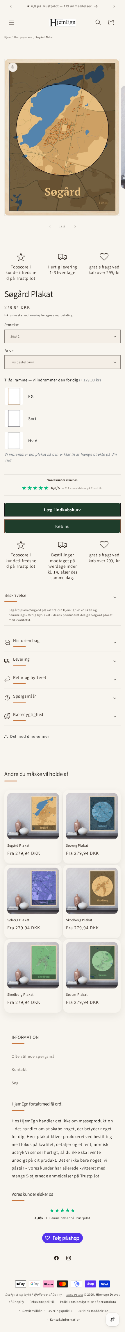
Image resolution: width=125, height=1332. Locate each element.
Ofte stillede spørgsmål (34, 1056)
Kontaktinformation (65, 1319)
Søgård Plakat (18, 845)
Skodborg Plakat (79, 920)
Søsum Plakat (77, 994)
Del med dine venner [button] (29, 736)
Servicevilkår (32, 1311)
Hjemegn (102, 1294)
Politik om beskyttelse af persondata (88, 1302)
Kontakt (19, 1069)
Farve (8, 350)
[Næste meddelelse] (114, 6)
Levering (34, 315)
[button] (11, 22)
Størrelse (11, 324)
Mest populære (23, 37)
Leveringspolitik (60, 1311)
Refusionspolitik (42, 1302)
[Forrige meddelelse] (10, 6)
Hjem (7, 37)
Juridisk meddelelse (93, 1311)
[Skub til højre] (75, 226)
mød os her (74, 1294)
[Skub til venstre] (49, 226)
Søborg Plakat (77, 845)
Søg (15, 1082)
